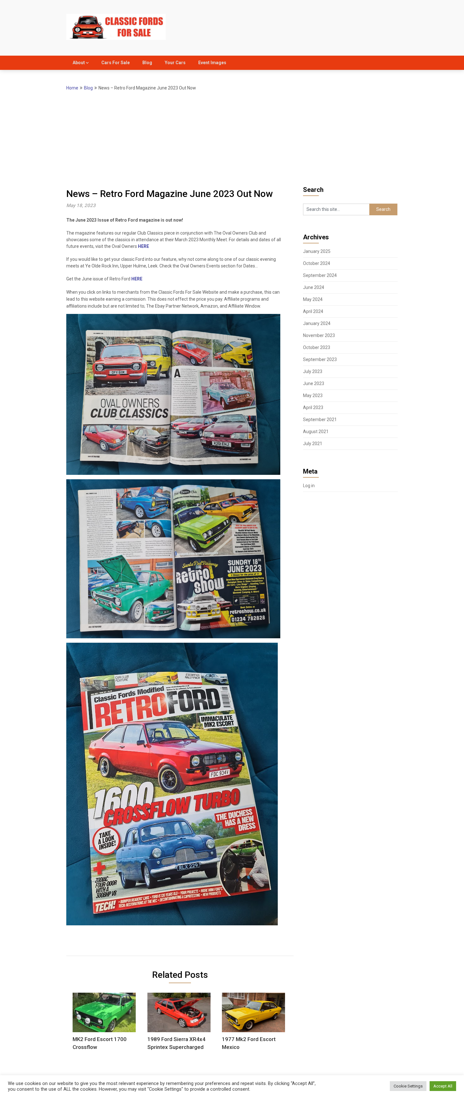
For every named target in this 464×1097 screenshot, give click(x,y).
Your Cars (175, 62)
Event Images (212, 62)
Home (72, 87)
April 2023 (313, 407)
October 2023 (316, 347)
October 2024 (316, 263)
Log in (309, 485)
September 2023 (320, 359)
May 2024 (313, 299)
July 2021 (312, 443)
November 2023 (319, 335)
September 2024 (320, 275)
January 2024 (316, 323)
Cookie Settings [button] (408, 1086)
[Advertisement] (232, 139)
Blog (147, 62)
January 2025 (316, 251)
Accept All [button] (442, 1086)
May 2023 (313, 395)
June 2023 (313, 383)
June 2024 (313, 287)
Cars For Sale (115, 62)
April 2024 (313, 311)
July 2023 (312, 371)
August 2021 (316, 431)
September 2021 (320, 419)
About (79, 62)
